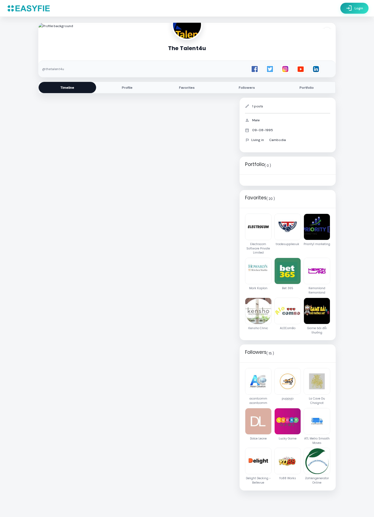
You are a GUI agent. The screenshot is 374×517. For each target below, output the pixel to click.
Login (354, 8)
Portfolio (307, 87)
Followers (247, 87)
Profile (127, 87)
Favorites (187, 87)
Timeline (67, 87)
